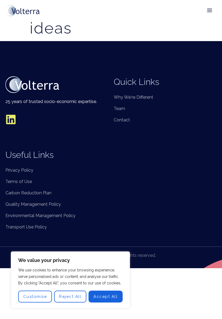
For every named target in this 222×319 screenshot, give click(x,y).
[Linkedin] (10, 119)
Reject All (70, 296)
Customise (35, 296)
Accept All (105, 296)
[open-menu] (210, 11)
